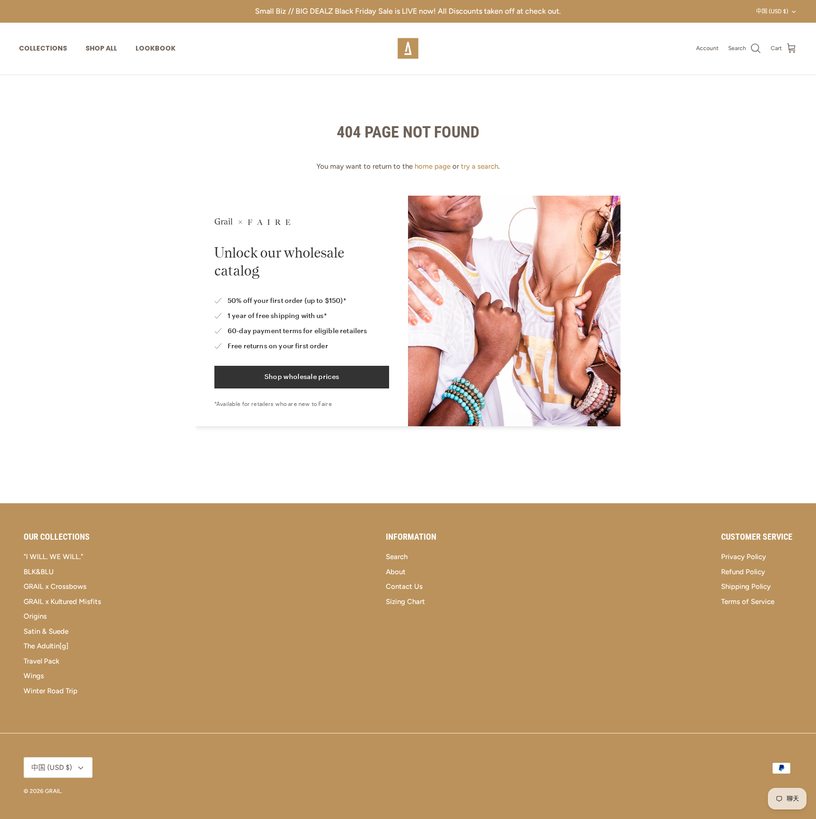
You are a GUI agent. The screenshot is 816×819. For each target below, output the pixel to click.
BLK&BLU (39, 572)
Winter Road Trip (50, 691)
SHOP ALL (101, 48)
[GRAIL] (408, 48)
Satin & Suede (46, 631)
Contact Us (404, 586)
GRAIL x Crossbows (55, 586)
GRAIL (53, 791)
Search (397, 556)
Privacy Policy (743, 556)
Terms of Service (747, 601)
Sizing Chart (405, 601)
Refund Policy (743, 572)
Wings (34, 676)
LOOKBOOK (156, 48)
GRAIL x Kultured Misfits (62, 601)
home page (432, 166)
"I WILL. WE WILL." (53, 556)
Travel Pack (42, 661)
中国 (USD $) (772, 11)
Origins (35, 616)
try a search (479, 166)
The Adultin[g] (46, 646)
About (396, 572)
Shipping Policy (746, 586)
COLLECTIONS (43, 48)
